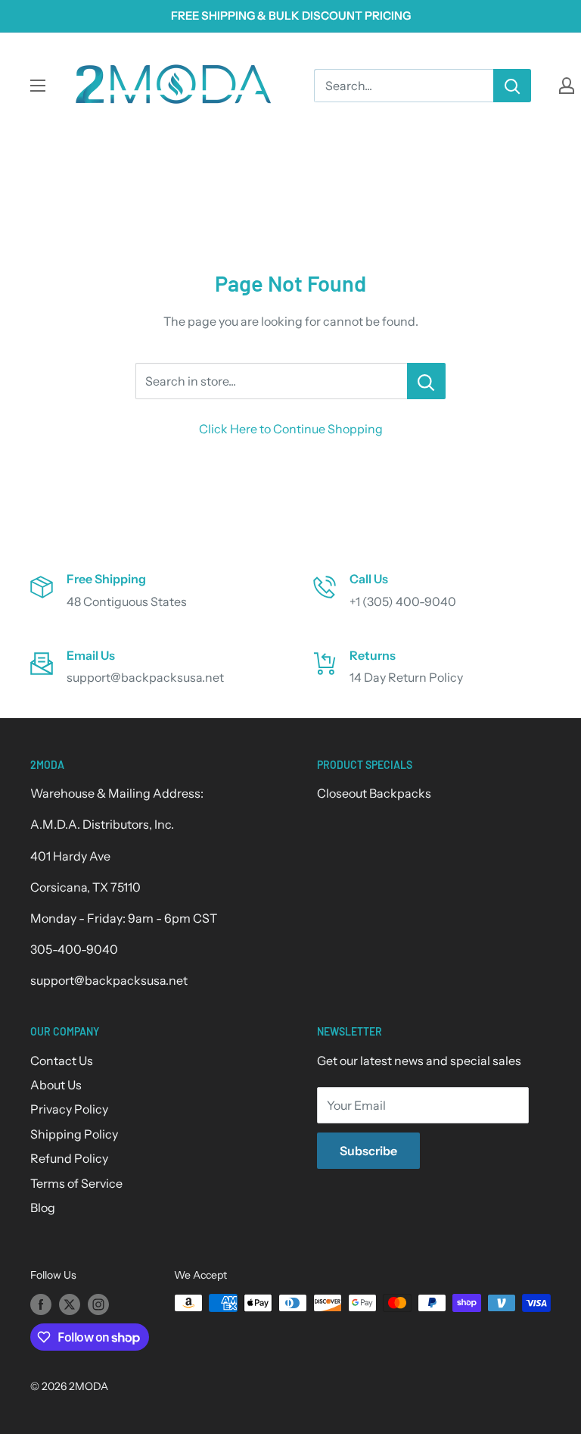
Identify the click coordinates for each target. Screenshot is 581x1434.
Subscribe (368, 1150)
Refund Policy (69, 1158)
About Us (56, 1084)
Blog (42, 1207)
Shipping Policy (74, 1134)
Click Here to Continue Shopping (291, 428)
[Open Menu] (37, 86)
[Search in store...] (426, 381)
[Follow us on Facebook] (40, 1304)
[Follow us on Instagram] (98, 1304)
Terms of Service (76, 1183)
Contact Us (61, 1060)
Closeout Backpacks (374, 793)
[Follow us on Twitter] (69, 1304)
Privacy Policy (69, 1109)
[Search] (512, 85)
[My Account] (566, 85)
